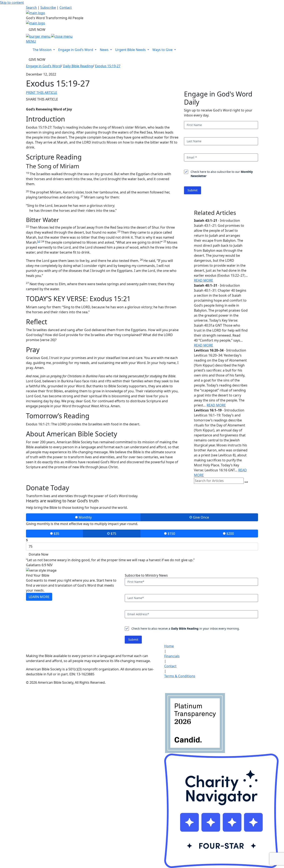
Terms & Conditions (179, 676)
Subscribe (48, 7)
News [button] (104, 49)
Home (169, 646)
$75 (113, 533)
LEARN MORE (39, 596)
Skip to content (12, 2)
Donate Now (38, 554)
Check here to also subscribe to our (222, 174)
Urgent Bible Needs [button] (131, 49)
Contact (65, 7)
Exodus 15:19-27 (107, 66)
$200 (230, 533)
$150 (171, 533)
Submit (193, 190)
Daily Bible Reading (78, 66)
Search (31, 7)
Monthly (85, 517)
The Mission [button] (42, 49)
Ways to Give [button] (162, 49)
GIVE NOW (37, 29)
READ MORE (203, 280)
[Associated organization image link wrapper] (171, 685)
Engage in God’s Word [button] (76, 49)
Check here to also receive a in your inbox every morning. (185, 628)
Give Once (200, 517)
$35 (56, 533)
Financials (172, 656)
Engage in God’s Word (43, 66)
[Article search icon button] (246, 482)
